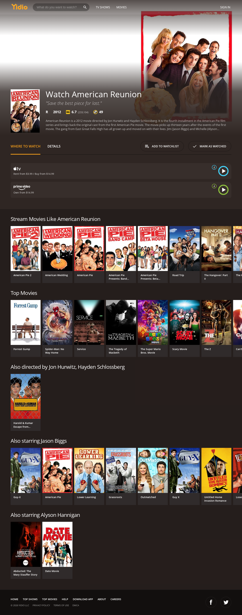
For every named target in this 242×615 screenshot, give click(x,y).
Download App (83, 599)
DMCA (75, 605)
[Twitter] (225, 602)
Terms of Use (61, 605)
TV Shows (103, 7)
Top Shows (30, 599)
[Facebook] (211, 602)
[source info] (213, 167)
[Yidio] (19, 8)
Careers (116, 599)
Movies (121, 7)
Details (53, 146)
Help (65, 599)
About (102, 599)
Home (14, 599)
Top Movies (49, 599)
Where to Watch (25, 146)
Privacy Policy (41, 605)
